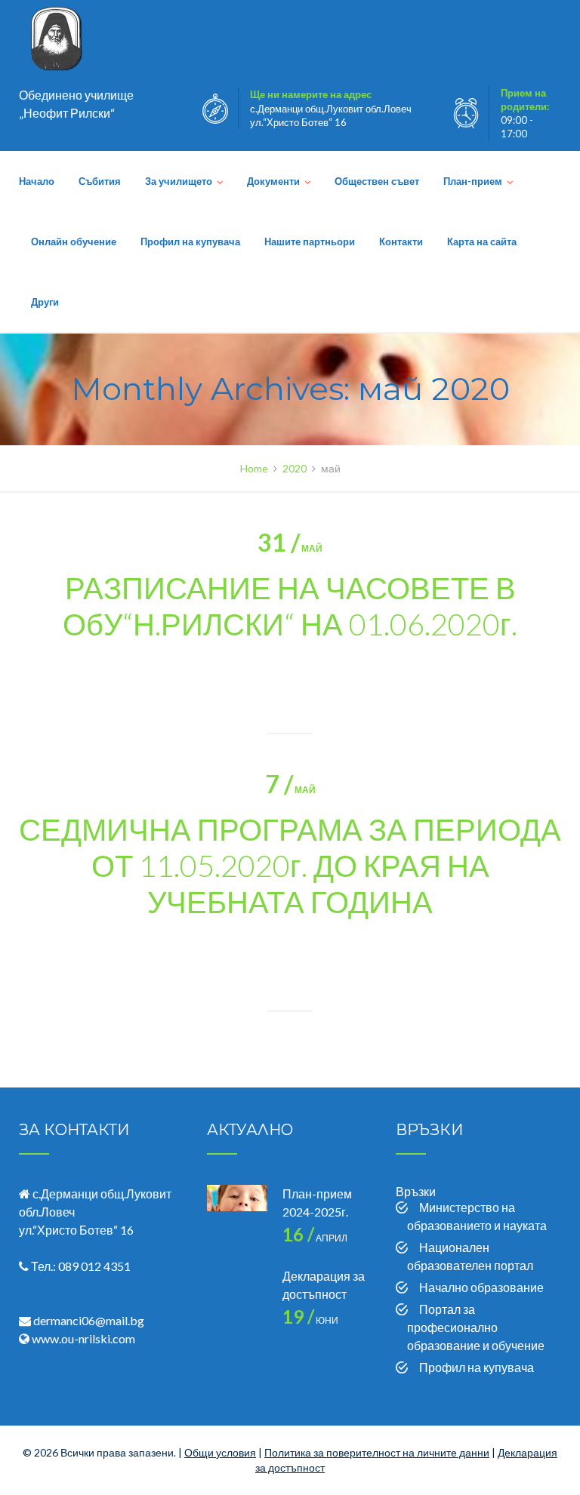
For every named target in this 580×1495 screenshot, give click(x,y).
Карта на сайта (482, 241)
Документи (273, 181)
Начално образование (481, 1287)
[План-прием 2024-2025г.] (237, 1215)
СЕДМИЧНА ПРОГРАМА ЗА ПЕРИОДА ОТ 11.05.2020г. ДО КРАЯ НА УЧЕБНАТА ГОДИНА (290, 865)
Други (45, 302)
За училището (178, 181)
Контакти (401, 241)
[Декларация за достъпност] (237, 1297)
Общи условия (220, 1452)
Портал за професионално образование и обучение (476, 1327)
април (314, 1238)
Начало (36, 181)
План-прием (472, 181)
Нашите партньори (309, 241)
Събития (100, 181)
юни (310, 1320)
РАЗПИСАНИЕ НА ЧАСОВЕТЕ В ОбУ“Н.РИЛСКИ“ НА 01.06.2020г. (290, 606)
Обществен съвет (377, 181)
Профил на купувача (190, 241)
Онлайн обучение (73, 241)
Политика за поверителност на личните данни (376, 1452)
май (290, 548)
